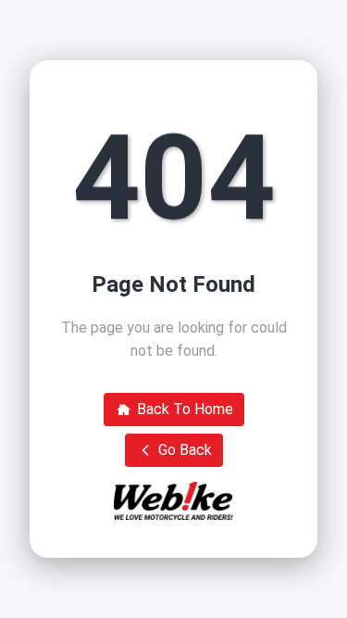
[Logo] (173, 501)
